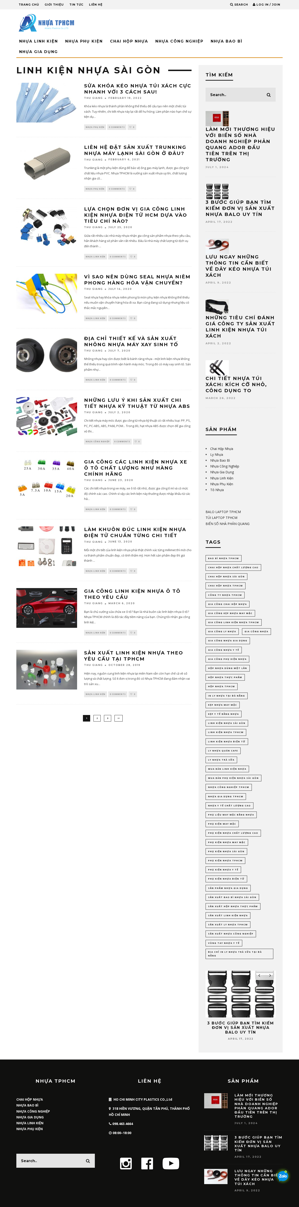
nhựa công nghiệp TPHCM (228, 787)
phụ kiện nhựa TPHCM (225, 860)
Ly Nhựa (216, 454)
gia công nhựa (256, 631)
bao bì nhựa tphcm (223, 558)
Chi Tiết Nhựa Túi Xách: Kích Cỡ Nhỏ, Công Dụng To (236, 384)
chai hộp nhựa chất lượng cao (233, 567)
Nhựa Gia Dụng (38, 52)
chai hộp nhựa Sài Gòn (226, 576)
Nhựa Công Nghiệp (179, 41)
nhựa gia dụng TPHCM (225, 796)
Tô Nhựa (217, 490)
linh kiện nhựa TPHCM (226, 732)
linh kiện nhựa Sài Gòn (227, 723)
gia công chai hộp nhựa (227, 604)
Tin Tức (76, 4)
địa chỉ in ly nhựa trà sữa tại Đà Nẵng (235, 953)
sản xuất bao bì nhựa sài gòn (232, 897)
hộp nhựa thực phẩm (225, 677)
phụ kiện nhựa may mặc (227, 842)
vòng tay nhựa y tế (224, 943)
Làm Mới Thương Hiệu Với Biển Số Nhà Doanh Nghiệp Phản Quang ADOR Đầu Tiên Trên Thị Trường (256, 1106)
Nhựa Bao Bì (226, 41)
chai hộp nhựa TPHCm (225, 585)
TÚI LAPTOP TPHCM (221, 517)
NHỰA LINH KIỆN (29, 1123)
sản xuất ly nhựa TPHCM (228, 924)
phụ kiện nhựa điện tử (226, 878)
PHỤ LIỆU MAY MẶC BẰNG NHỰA (231, 814)
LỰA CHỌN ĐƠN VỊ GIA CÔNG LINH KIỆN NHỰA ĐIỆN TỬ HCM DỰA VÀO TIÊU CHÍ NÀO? (135, 215)
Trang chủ (29, 4)
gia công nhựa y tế (223, 649)
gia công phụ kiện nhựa (227, 659)
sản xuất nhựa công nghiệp (230, 933)
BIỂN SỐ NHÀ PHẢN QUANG (227, 523)
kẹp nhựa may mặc (222, 704)
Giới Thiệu (54, 4)
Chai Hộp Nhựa (129, 41)
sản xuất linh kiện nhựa (228, 915)
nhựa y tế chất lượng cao (229, 805)
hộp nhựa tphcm (221, 686)
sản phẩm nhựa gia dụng (228, 888)
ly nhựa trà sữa (221, 759)
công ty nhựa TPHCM (225, 594)
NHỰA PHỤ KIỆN (29, 1129)
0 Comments (117, 127)
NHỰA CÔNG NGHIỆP (33, 1111)
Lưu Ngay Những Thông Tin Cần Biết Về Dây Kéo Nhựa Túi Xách (258, 1177)
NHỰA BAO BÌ (27, 1105)
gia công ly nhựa (222, 631)
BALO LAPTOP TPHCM (223, 512)
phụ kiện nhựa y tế (223, 869)
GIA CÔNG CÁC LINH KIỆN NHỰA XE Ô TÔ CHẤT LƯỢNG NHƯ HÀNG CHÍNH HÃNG (135, 468)
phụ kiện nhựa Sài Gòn (226, 851)
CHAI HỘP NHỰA (29, 1099)
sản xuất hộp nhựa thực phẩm (233, 906)
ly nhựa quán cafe (223, 750)
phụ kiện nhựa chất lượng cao (233, 832)
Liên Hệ (96, 4)
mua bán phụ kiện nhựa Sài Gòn (233, 778)
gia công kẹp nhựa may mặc (230, 613)
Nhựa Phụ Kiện (84, 41)
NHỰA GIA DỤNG (30, 1117)
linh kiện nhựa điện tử (227, 741)
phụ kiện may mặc (222, 823)
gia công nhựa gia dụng (227, 640)
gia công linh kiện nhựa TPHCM (233, 622)
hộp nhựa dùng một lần (227, 668)
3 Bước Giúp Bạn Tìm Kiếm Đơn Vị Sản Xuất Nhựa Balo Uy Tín (240, 208)
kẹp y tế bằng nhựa (223, 713)
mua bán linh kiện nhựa (227, 768)
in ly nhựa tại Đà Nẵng (226, 695)
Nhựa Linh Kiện (38, 41)
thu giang (93, 98)
